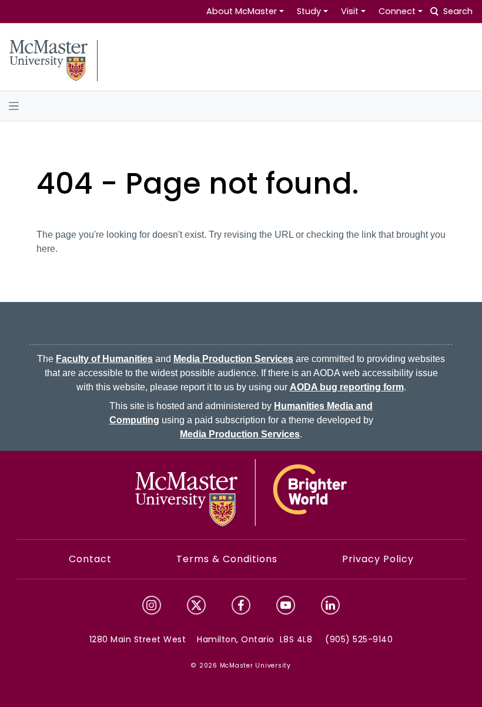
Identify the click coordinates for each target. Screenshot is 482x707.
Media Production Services (233, 359)
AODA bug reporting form (347, 387)
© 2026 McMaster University (241, 665)
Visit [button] (350, 11)
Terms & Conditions (226, 559)
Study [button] (309, 11)
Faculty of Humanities (104, 359)
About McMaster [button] (241, 11)
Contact (90, 559)
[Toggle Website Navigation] (241, 106)
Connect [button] (397, 11)
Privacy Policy (378, 559)
